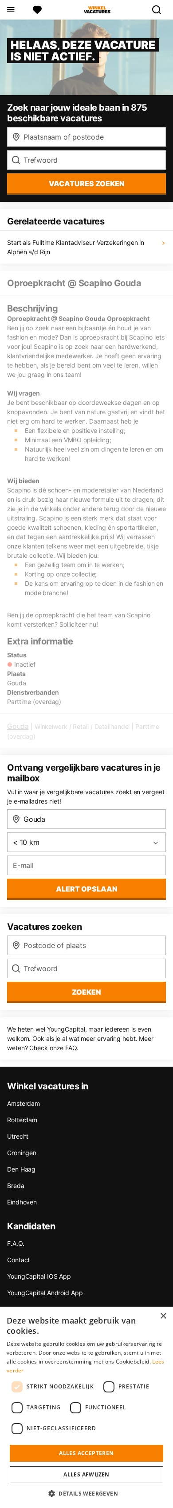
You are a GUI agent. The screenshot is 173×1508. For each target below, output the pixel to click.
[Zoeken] (160, 10)
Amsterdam (23, 1103)
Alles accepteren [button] (86, 1453)
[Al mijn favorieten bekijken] (37, 10)
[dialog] (86, 1407)
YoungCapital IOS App (39, 1276)
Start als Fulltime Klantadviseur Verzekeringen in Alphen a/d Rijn (75, 247)
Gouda (18, 726)
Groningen (21, 1152)
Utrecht (17, 1136)
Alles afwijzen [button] (86, 1474)
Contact (18, 1260)
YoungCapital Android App (45, 1292)
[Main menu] (10, 10)
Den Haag (21, 1169)
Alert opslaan (87, 888)
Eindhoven (22, 1202)
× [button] (163, 1316)
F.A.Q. (15, 1243)
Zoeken (86, 992)
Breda (15, 1185)
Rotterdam (22, 1120)
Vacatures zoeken (87, 183)
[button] (86, 1493)
